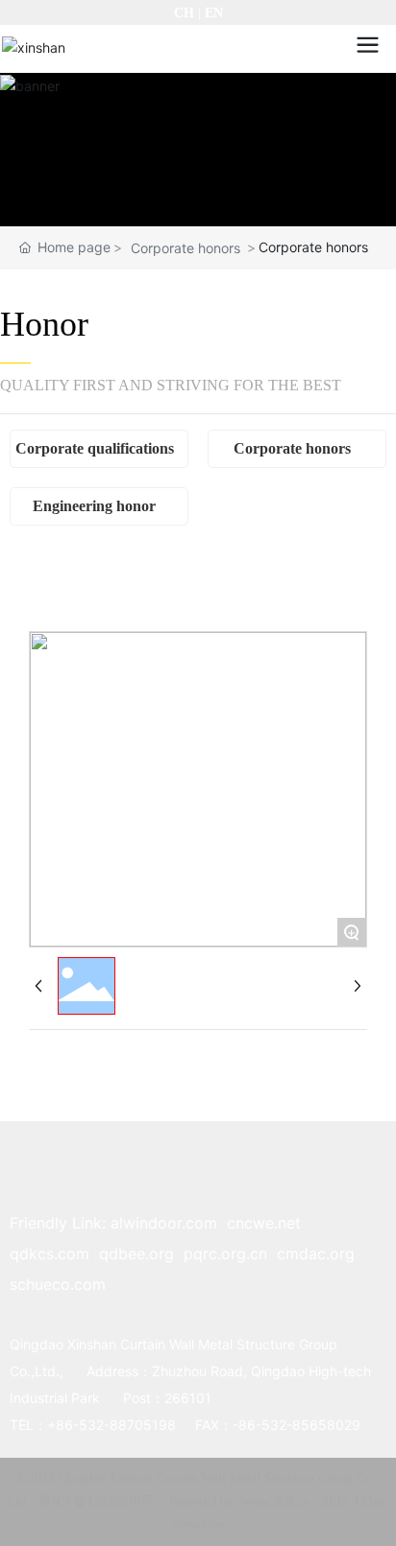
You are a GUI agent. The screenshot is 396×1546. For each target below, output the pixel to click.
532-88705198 (127, 1425)
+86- (63, 1425)
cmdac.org (316, 1253)
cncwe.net (264, 1222)
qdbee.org (136, 1253)
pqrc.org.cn (225, 1253)
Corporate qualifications (94, 448)
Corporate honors (185, 248)
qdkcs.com (49, 1253)
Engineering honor (94, 506)
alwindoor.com (164, 1222)
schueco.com (58, 1284)
